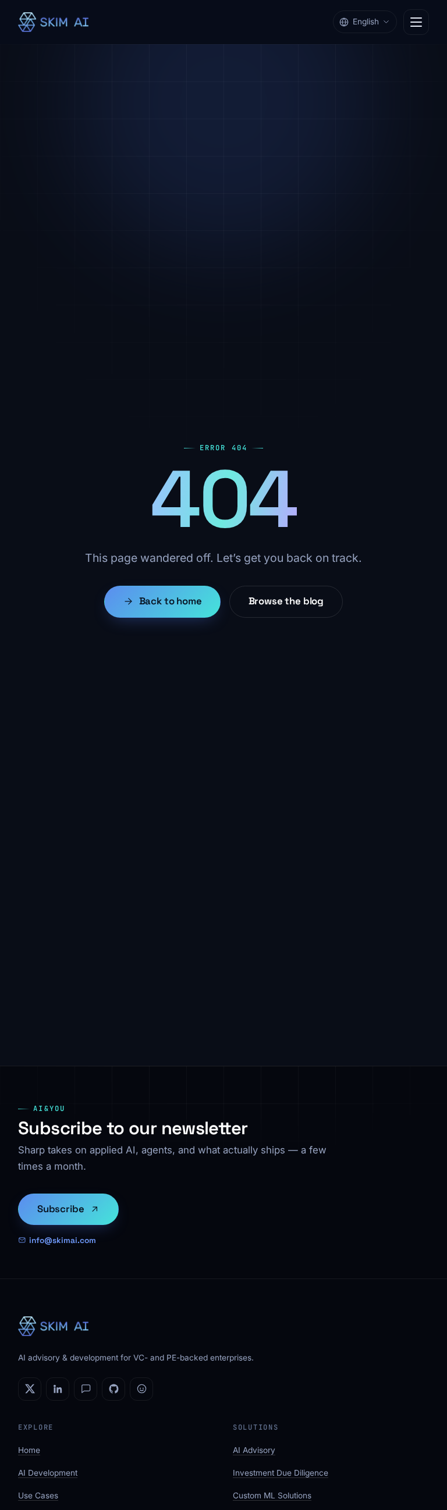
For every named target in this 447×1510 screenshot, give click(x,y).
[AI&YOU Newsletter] (85, 1389)
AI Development (47, 1472)
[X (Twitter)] (29, 1389)
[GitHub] (113, 1389)
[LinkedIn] (57, 1389)
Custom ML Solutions (272, 1495)
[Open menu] (416, 22)
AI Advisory (254, 1450)
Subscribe (60, 1209)
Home (29, 1450)
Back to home (170, 601)
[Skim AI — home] (53, 22)
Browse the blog (286, 601)
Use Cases (38, 1495)
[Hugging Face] (141, 1389)
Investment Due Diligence (280, 1472)
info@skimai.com (62, 1240)
